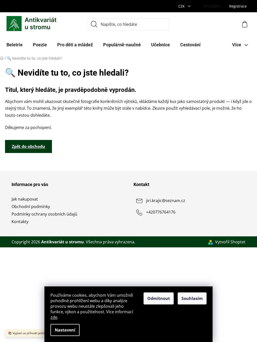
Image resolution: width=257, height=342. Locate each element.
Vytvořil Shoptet (230, 242)
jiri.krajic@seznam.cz (165, 200)
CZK (182, 6)
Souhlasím (192, 298)
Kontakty (20, 221)
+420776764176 (160, 212)
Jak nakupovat (25, 199)
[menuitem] (15, 44)
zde (53, 317)
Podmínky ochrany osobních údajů (44, 214)
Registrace (238, 6)
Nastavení (65, 330)
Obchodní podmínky (31, 206)
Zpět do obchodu (28, 146)
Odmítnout (158, 298)
